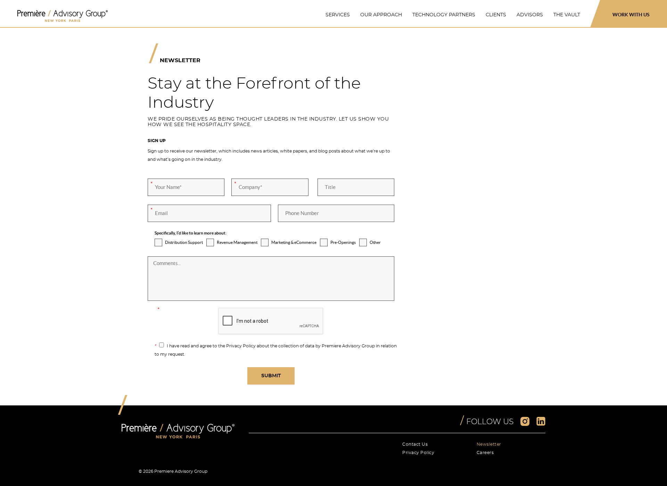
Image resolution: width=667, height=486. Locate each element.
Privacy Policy (418, 453)
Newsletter (489, 444)
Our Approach (381, 15)
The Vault (566, 15)
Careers (485, 453)
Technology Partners (443, 15)
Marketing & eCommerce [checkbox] (293, 242)
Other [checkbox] (375, 242)
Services (338, 15)
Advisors (530, 15)
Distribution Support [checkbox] (184, 242)
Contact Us (415, 444)
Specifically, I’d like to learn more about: (191, 233)
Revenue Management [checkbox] (237, 242)
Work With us (631, 14)
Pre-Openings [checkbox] (343, 242)
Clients (496, 15)
